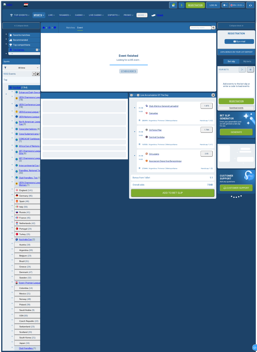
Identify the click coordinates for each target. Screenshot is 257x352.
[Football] (49, 28)
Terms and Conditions (237, 88)
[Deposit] (182, 5)
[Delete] (213, 95)
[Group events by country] (38, 92)
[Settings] (225, 5)
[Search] (213, 28)
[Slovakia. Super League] (55, 28)
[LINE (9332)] (44, 28)
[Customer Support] (250, 5)
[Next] (138, 95)
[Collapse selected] (34, 92)
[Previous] (37, 50)
